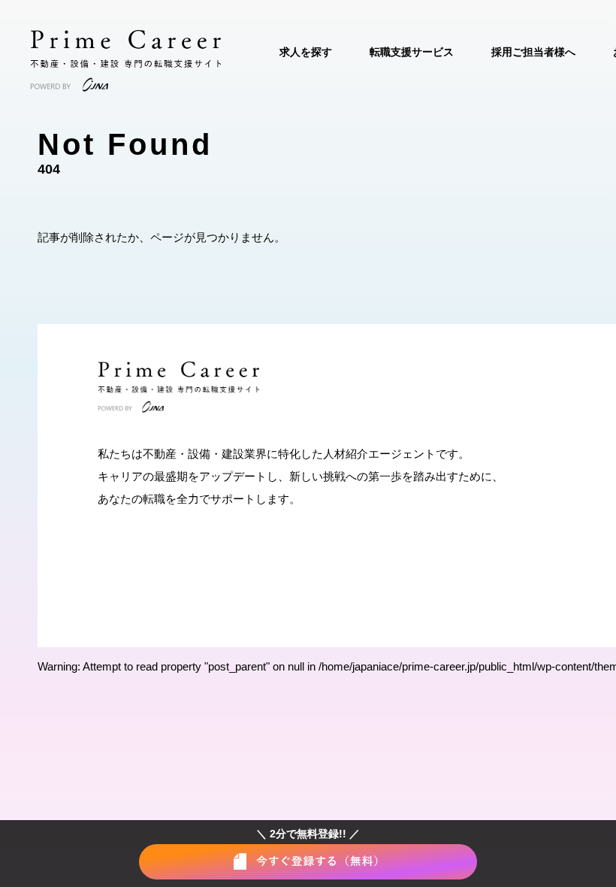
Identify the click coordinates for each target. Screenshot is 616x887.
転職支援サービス (412, 52)
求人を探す (305, 52)
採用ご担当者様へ (533, 52)
